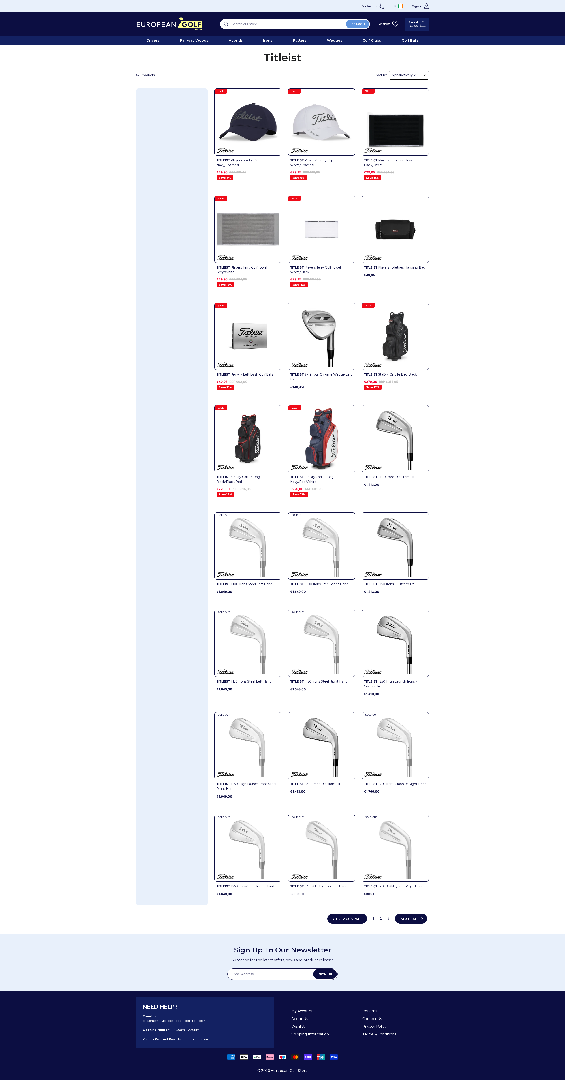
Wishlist (298, 1026)
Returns (369, 1011)
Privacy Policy (374, 1026)
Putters (300, 40)
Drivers (153, 40)
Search (358, 24)
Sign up (325, 974)
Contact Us (372, 1019)
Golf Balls (410, 40)
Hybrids (236, 40)
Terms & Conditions (379, 1034)
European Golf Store (289, 1071)
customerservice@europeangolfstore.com (174, 1020)
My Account (302, 1011)
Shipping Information (310, 1034)
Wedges (334, 40)
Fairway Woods (194, 40)
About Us (299, 1019)
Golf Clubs (372, 40)
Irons (267, 40)
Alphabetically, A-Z (406, 75)
